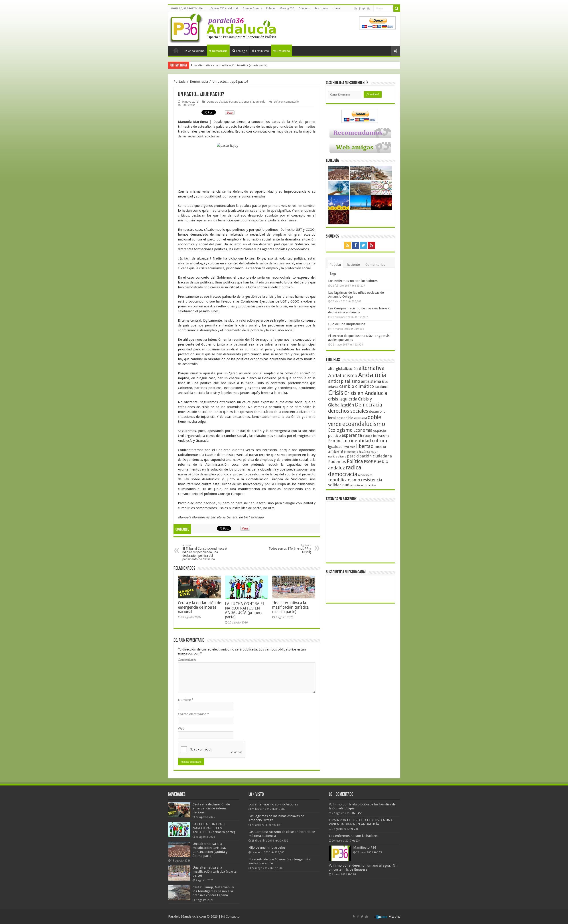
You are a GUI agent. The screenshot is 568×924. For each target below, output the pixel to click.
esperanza (352, 435)
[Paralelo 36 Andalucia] (223, 27)
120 (353, 874)
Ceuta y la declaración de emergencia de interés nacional (199, 607)
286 (356, 828)
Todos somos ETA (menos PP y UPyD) (290, 549)
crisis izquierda (342, 399)
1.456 (358, 813)
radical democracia (345, 470)
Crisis (335, 393)
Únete (336, 8)
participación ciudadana (369, 456)
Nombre (185, 700)
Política (355, 461)
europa (367, 436)
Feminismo (262, 51)
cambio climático (356, 386)
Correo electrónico (193, 714)
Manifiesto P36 (364, 848)
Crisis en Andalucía (365, 393)
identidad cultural (370, 440)
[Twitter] (364, 8)
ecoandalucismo (363, 423)
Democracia (219, 51)
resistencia (371, 480)
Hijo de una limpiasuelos (346, 324)
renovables (365, 475)
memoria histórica (358, 451)
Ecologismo (340, 430)
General (247, 101)
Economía (362, 430)
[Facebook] (359, 8)
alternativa (372, 368)
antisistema (371, 381)
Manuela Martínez (193, 122)
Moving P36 (287, 8)
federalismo (381, 436)
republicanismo (344, 480)
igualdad (335, 446)
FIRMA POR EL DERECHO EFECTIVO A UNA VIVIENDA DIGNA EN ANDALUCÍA (360, 822)
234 (358, 840)
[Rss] (355, 8)
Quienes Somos (252, 8)
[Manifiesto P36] (340, 853)
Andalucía (372, 375)
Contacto (304, 8)
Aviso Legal (321, 8)
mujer (374, 452)
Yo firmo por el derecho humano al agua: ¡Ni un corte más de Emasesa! (362, 867)
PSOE (368, 462)
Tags (333, 273)
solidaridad (338, 485)
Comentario (187, 660)
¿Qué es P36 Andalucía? (223, 8)
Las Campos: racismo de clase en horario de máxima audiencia (359, 310)
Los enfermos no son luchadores (353, 281)
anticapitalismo (344, 381)
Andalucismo (196, 51)
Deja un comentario (286, 101)
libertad (365, 446)
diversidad (360, 418)
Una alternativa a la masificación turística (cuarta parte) (290, 607)
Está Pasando (231, 101)
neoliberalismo (337, 456)
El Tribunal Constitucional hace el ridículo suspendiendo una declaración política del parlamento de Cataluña (204, 552)
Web (181, 729)
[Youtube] (368, 8)
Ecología (241, 51)
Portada (176, 50)
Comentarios (375, 265)
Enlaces (270, 8)
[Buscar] (396, 8)
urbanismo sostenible (363, 485)
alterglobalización (343, 368)
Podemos (337, 461)
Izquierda (283, 51)
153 (379, 852)
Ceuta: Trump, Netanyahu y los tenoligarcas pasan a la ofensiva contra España (245, 65)
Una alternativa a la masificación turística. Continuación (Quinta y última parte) (210, 850)
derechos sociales (348, 411)
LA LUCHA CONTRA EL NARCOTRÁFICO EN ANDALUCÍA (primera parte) (245, 610)
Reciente (353, 265)
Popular (335, 265)
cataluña (381, 387)
